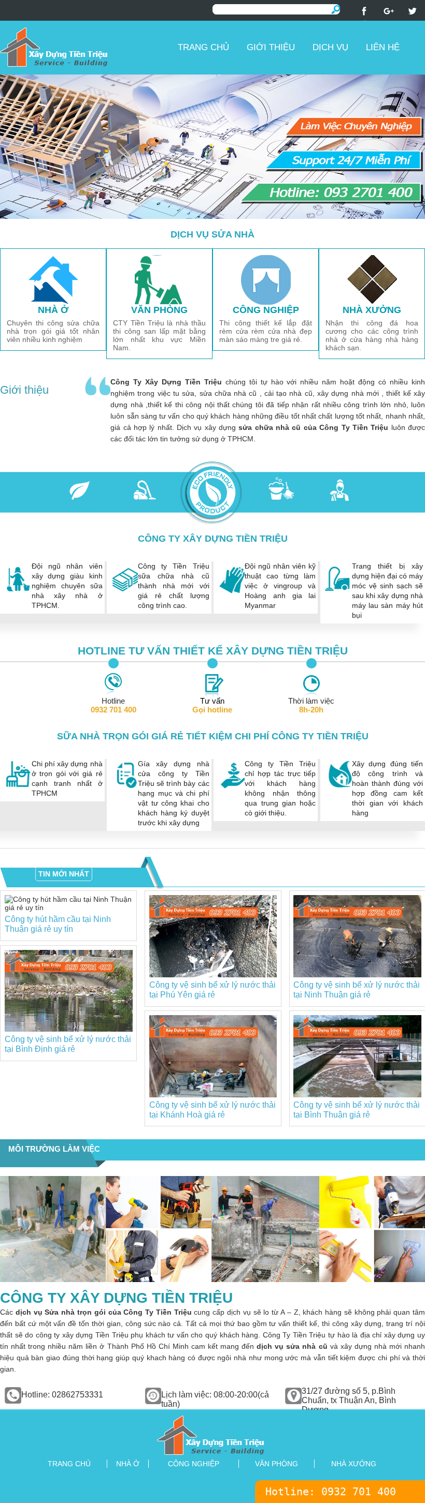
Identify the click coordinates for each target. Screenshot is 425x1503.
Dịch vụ (330, 47)
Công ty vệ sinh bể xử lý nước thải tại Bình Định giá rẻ (68, 1043)
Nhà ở (127, 1464)
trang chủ (69, 1464)
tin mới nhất (63, 874)
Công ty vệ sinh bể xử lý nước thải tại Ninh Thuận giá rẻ (356, 989)
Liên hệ (383, 47)
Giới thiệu (271, 47)
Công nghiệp (193, 1464)
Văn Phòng (276, 1464)
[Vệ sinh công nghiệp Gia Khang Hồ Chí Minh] (212, 1434)
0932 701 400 (358, 1491)
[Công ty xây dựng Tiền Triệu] (85, 46)
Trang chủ (203, 47)
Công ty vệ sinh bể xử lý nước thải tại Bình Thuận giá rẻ (356, 1109)
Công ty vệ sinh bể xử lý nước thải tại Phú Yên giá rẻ (212, 989)
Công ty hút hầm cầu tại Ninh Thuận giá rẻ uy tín (58, 923)
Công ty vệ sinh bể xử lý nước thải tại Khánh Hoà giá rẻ (212, 1109)
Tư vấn (212, 705)
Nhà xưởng (353, 1464)
